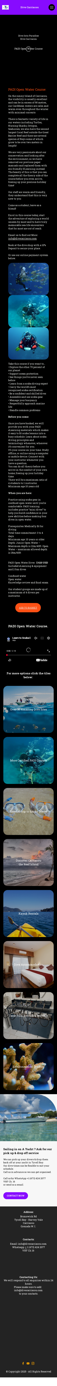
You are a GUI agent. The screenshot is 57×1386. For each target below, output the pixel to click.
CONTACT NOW (16, 1195)
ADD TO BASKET (28, 607)
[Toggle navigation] (52, 7)
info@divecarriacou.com (22, 238)
